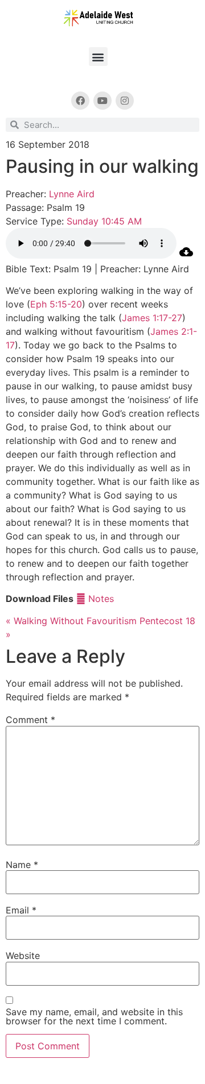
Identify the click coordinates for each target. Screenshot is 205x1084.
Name (22, 864)
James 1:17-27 (152, 317)
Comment (30, 719)
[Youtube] (102, 101)
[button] (98, 56)
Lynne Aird (72, 194)
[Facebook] (80, 101)
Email (21, 910)
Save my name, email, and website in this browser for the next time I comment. (94, 1016)
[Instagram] (125, 101)
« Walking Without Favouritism (71, 620)
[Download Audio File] (186, 255)
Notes (99, 598)
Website (23, 955)
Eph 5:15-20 (56, 304)
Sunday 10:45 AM (104, 221)
